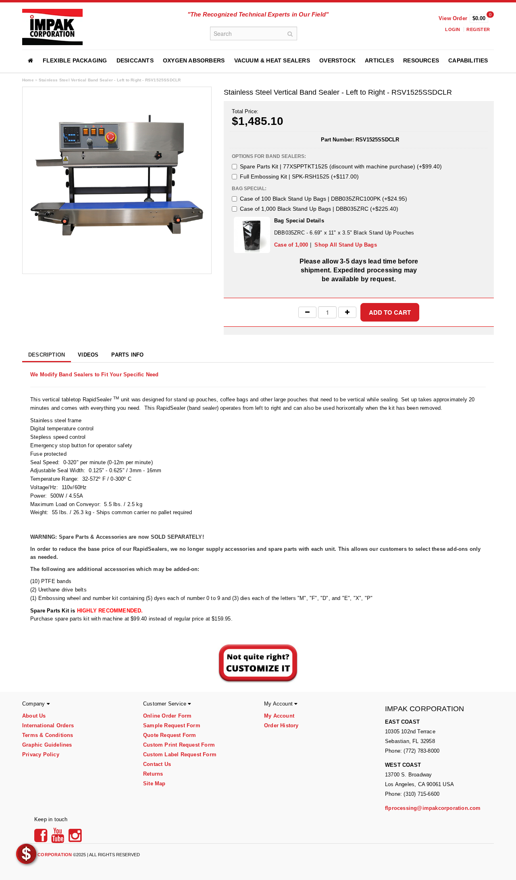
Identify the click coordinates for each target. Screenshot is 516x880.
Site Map (154, 783)
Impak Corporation (47, 854)
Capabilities (468, 60)
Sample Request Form (171, 725)
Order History (281, 725)
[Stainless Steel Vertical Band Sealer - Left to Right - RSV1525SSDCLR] (116, 180)
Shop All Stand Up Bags (345, 245)
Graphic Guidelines (47, 745)
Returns (153, 774)
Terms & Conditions (47, 735)
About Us (34, 716)
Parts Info (127, 355)
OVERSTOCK (337, 60)
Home (28, 80)
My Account (279, 716)
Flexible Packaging (75, 60)
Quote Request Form (169, 735)
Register (478, 29)
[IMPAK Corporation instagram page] (75, 838)
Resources (421, 60)
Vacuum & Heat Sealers (272, 60)
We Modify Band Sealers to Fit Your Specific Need (94, 375)
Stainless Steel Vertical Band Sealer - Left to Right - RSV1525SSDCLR (110, 80)
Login (452, 29)
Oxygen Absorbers (194, 60)
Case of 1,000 (291, 245)
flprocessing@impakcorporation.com (433, 808)
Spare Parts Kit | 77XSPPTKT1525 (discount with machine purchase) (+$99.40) (341, 166)
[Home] (30, 60)
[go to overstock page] (26, 853)
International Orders (48, 725)
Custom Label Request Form (179, 754)
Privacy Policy (40, 754)
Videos (88, 355)
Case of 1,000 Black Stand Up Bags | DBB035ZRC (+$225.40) (319, 208)
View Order (453, 18)
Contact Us (157, 764)
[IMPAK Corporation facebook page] (42, 838)
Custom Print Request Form (179, 745)
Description (46, 355)
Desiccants (135, 60)
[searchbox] (253, 33)
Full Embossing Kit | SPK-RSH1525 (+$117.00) (299, 176)
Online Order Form (167, 716)
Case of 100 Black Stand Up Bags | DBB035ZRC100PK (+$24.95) (323, 198)
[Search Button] (290, 33)
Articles (379, 60)
